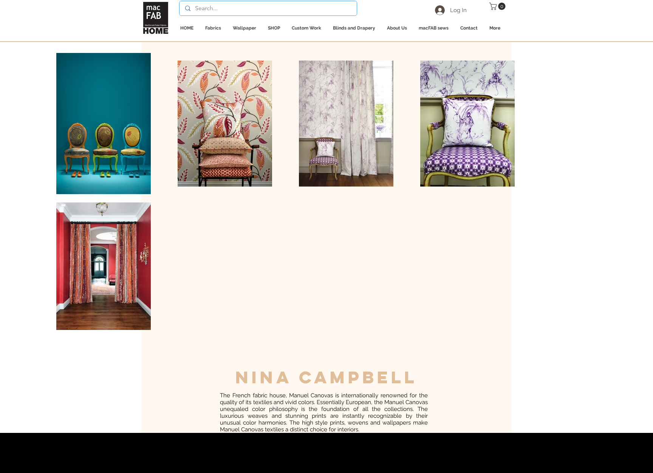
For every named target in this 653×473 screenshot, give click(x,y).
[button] (498, 6)
